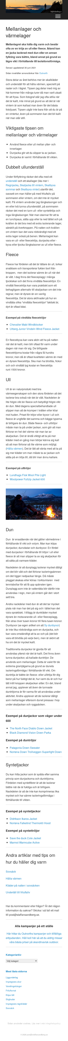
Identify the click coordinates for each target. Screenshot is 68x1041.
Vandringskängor (14, 986)
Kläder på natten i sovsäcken (23, 885)
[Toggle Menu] (58, 16)
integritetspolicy (53, 1023)
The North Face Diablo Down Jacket (31, 728)
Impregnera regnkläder (16, 1003)
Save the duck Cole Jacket (25, 838)
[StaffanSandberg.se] (34, 6)
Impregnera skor (13, 981)
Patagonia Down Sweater (25, 748)
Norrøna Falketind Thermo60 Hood (30, 823)
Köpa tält (10, 995)
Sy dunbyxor (51, 625)
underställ (11, 181)
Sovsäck (11, 871)
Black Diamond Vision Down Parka (30, 732)
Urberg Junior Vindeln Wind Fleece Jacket (34, 329)
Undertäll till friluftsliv (18, 892)
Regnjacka (12, 185)
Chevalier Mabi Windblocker (26, 324)
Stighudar (10, 999)
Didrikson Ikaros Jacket (23, 819)
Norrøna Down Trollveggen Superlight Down (36, 752)
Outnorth (43, 73)
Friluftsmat (11, 990)
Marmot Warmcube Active (25, 842)
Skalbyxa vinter (30, 189)
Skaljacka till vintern (31, 185)
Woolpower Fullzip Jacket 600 (27, 479)
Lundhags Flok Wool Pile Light (28, 475)
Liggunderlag (12, 977)
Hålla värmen (14, 448)
